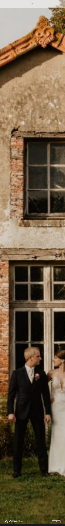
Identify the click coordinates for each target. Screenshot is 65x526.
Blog (56, 521)
